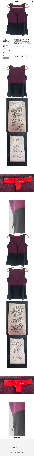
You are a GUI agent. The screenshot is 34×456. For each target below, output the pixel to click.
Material (4, 52)
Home (17, 442)
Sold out (6, 58)
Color (4, 50)
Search (17, 441)
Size (4, 48)
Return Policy (17, 443)
